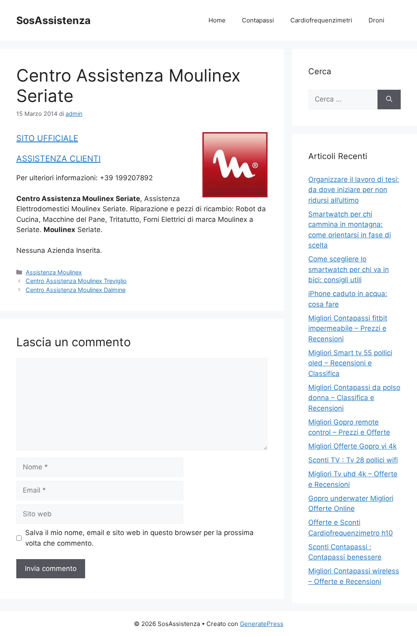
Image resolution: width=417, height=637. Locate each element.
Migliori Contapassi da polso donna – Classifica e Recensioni (354, 397)
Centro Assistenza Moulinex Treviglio (76, 280)
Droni (376, 20)
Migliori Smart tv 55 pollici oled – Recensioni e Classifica (350, 363)
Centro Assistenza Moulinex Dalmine (75, 289)
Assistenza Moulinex (54, 272)
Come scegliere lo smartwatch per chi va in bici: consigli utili (348, 269)
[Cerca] (389, 99)
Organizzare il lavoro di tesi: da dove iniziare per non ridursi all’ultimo (353, 189)
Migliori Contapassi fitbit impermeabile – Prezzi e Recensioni (347, 328)
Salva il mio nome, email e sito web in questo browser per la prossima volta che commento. (139, 538)
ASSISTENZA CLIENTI (58, 159)
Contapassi (258, 20)
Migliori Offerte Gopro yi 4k (352, 446)
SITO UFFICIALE (47, 138)
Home (217, 20)
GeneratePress (261, 624)
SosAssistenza (53, 20)
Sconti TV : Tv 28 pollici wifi (353, 460)
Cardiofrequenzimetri (321, 20)
